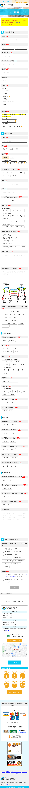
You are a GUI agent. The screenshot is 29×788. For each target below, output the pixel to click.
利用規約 (13, 576)
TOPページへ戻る (14, 662)
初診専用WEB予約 (19, 22)
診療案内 (8, 772)
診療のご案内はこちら (14, 692)
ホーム (3, 593)
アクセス (6, 1)
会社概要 (15, 773)
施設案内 (13, 772)
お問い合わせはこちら (14, 640)
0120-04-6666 (7, 784)
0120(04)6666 (21, 2)
